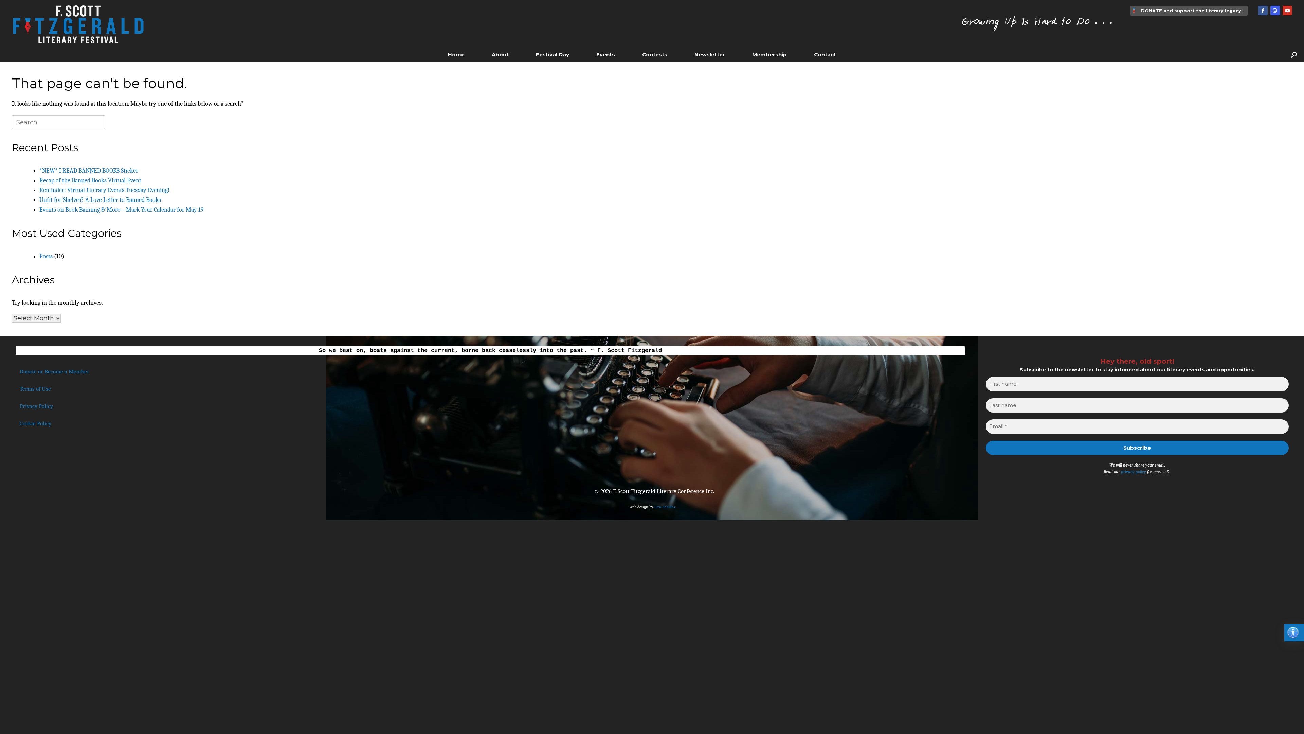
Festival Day (552, 54)
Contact (825, 54)
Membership (769, 54)
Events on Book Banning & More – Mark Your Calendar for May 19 (121, 209)
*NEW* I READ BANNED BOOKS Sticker (88, 170)
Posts (46, 256)
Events (605, 54)
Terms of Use (35, 389)
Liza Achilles (664, 507)
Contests (654, 54)
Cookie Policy (35, 423)
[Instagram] (1275, 10)
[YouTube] (1287, 10)
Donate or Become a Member (54, 371)
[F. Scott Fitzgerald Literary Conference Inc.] (78, 23)
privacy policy (1133, 471)
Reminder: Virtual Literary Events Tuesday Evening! (104, 190)
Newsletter (709, 54)
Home (456, 54)
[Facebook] (1263, 10)
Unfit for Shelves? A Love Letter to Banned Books (100, 200)
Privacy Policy (36, 406)
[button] (1294, 54)
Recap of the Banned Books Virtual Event (90, 180)
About (500, 54)
